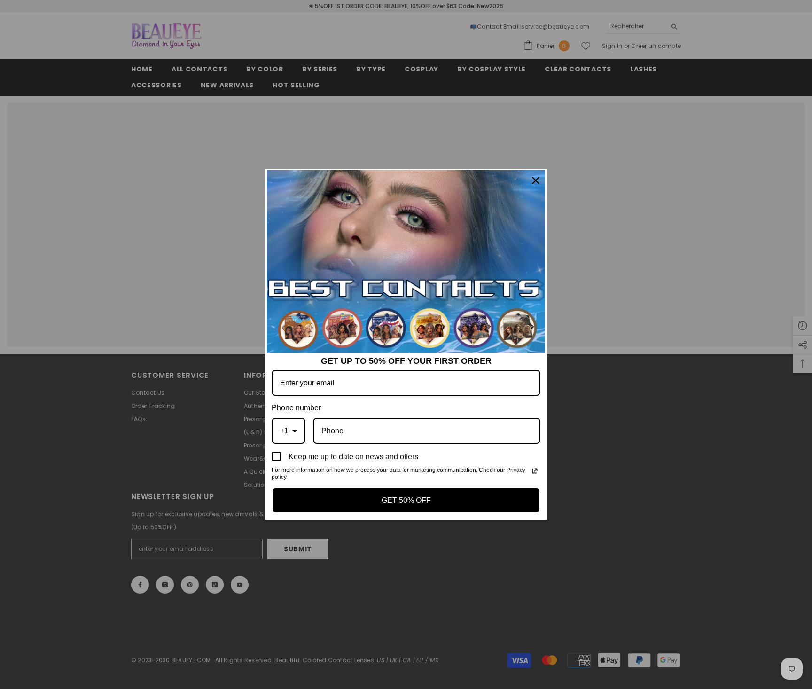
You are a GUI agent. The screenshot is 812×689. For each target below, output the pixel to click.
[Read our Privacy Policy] (534, 471)
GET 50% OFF (406, 500)
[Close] (535, 180)
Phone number (296, 408)
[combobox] (288, 431)
